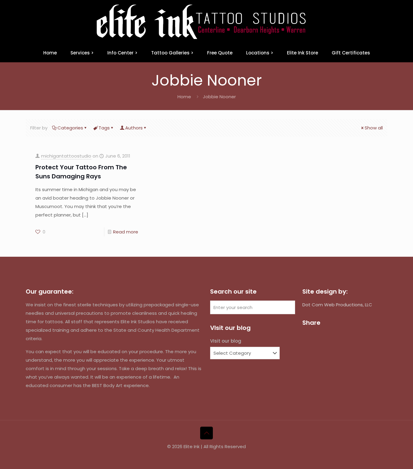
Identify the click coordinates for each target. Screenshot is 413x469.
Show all (374, 128)
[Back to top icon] (206, 433)
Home (184, 96)
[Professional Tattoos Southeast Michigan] (206, 22)
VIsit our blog (225, 341)
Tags (104, 128)
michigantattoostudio (66, 156)
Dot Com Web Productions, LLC (337, 304)
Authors (134, 128)
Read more (125, 232)
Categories (70, 128)
